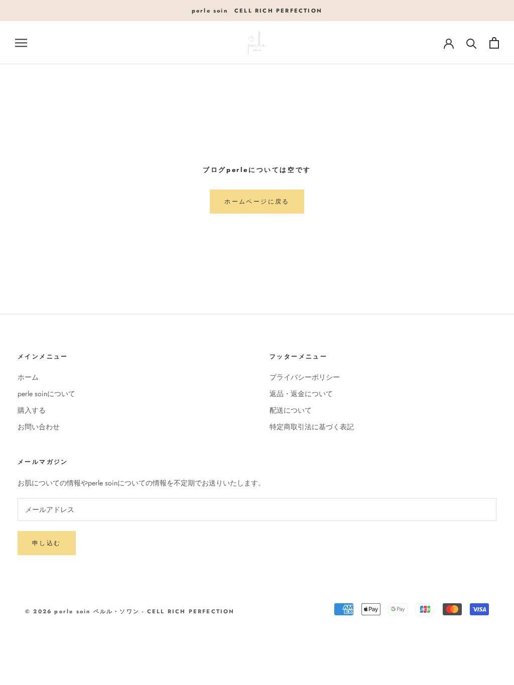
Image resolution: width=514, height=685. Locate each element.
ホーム (28, 377)
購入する (32, 410)
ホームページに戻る (257, 201)
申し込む (46, 543)
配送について (291, 410)
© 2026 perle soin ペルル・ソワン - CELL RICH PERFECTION (130, 611)
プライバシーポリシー (305, 377)
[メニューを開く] (21, 43)
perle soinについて (46, 394)
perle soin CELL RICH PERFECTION (257, 11)
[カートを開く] (494, 43)
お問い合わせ (39, 427)
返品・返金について (301, 394)
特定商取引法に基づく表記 (312, 427)
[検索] (471, 43)
